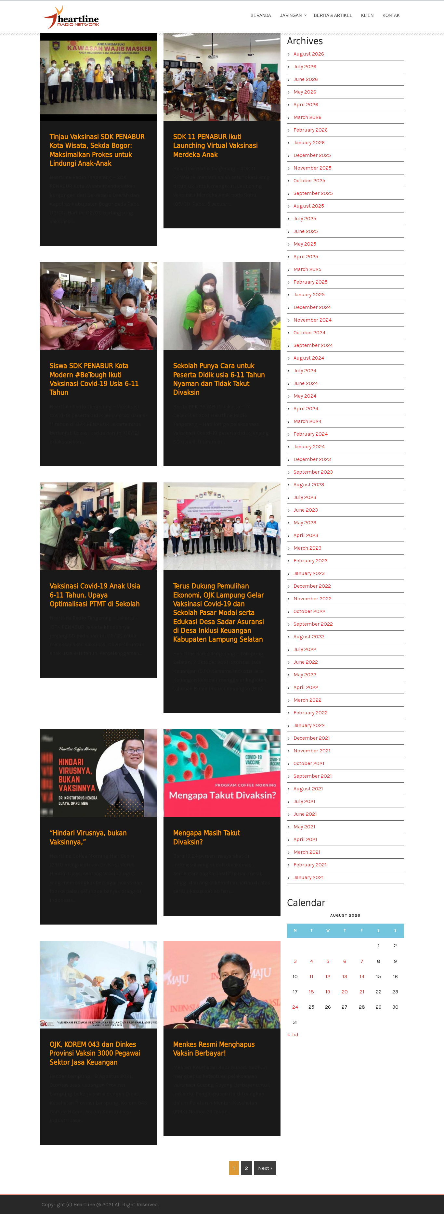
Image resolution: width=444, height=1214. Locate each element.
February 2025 (311, 282)
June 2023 (306, 510)
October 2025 (309, 180)
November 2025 (313, 168)
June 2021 (305, 814)
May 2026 (305, 92)
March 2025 (307, 269)
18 (311, 992)
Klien (367, 15)
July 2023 (305, 497)
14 (361, 976)
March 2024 (307, 421)
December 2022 (312, 586)
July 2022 (305, 649)
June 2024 (306, 383)
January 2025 (309, 294)
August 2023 (309, 484)
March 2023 (307, 548)
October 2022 (309, 611)
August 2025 (309, 206)
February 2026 (311, 130)
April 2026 (306, 104)
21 (361, 992)
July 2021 (304, 801)
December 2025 (312, 155)
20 (345, 992)
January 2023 (309, 573)
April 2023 (306, 535)
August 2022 (309, 636)
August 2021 (308, 789)
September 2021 (313, 776)
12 (327, 976)
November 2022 (313, 598)
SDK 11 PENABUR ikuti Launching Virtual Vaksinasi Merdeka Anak (215, 146)
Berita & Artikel (333, 15)
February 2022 (311, 712)
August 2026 (309, 54)
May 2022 (305, 674)
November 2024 (313, 320)
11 (311, 976)
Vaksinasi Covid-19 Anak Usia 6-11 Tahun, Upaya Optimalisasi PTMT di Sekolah (95, 595)
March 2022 (307, 700)
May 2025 (305, 244)
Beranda (261, 15)
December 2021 (312, 738)
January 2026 (309, 142)
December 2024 (312, 307)
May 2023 (305, 522)
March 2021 (307, 852)
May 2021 (304, 827)
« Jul (292, 1034)
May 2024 (305, 396)
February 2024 (311, 434)
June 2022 (306, 662)
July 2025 (305, 218)
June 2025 (306, 231)
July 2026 (305, 66)
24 (295, 1007)
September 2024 (313, 345)
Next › (265, 1168)
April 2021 (305, 839)
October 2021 (309, 763)
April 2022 (306, 687)
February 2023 (311, 560)
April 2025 (306, 256)
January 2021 (309, 877)
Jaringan (291, 15)
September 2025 (313, 193)
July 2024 (305, 370)
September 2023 (313, 472)
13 (344, 976)
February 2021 (310, 865)
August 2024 (309, 358)
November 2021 (312, 751)
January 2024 (309, 446)
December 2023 (312, 459)
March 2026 (307, 117)
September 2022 (313, 624)
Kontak (391, 15)
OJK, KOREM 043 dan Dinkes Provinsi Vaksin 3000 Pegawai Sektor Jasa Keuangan (95, 1053)
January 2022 (309, 725)
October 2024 (309, 332)
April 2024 (306, 408)
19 (327, 992)
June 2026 (306, 79)
